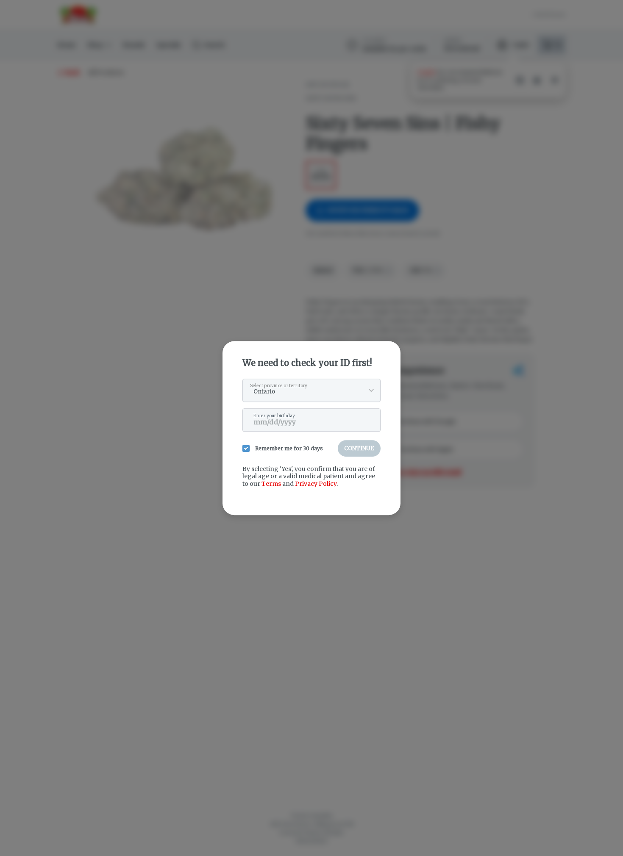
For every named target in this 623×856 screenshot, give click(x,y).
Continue (359, 448)
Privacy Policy (316, 484)
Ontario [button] (264, 391)
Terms (271, 484)
